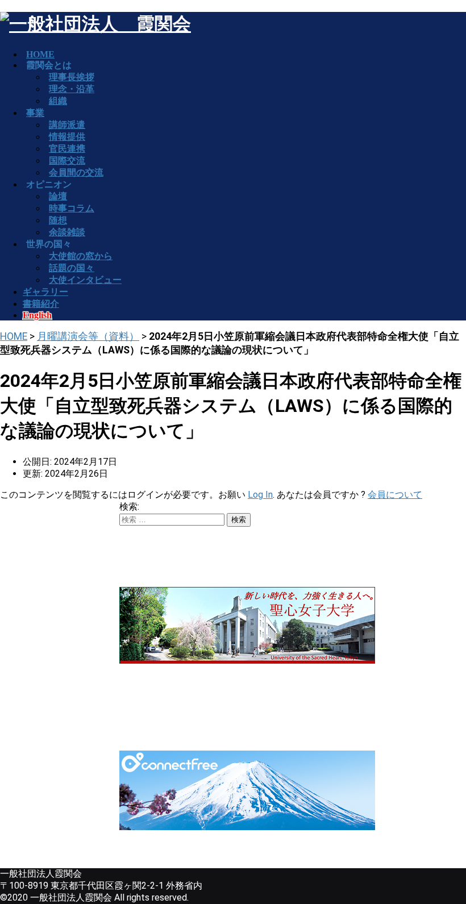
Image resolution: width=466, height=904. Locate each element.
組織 (58, 101)
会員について (395, 494)
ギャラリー (45, 292)
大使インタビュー (85, 280)
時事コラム (71, 208)
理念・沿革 (71, 89)
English (37, 315)
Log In (260, 494)
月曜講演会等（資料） (88, 336)
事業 (35, 113)
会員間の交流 (76, 172)
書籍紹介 (41, 304)
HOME (13, 336)
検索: (129, 506)
